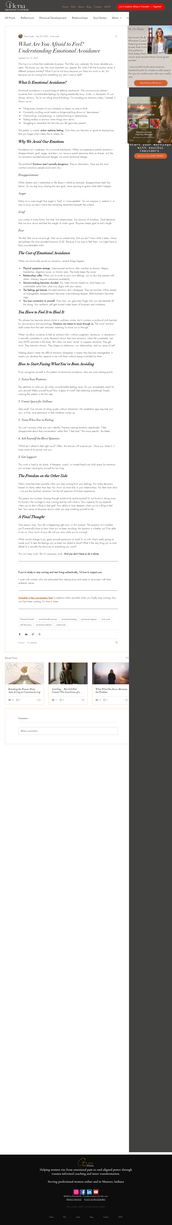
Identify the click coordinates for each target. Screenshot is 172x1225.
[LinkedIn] (89, 1192)
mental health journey (48, 619)
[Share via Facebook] (19, 634)
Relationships (80, 17)
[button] (128, 18)
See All (128, 657)
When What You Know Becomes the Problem (111, 691)
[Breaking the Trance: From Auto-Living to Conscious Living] (24, 673)
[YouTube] (95, 1192)
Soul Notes (100, 17)
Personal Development (53, 17)
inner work (105, 619)
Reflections (27, 17)
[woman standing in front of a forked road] (111, 673)
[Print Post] (39, 634)
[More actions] (116, 36)
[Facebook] (82, 1192)
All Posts (10, 17)
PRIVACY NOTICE (73, 1199)
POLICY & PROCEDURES (94, 1199)
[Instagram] (76, 1192)
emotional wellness (44, 625)
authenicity (61, 625)
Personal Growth (27, 619)
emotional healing (69, 619)
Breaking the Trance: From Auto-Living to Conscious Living (24, 691)
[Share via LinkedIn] (26, 634)
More (115, 17)
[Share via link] (33, 634)
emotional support (89, 619)
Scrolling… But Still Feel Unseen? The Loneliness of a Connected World (66, 691)
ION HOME (119, 1220)
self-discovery (25, 625)
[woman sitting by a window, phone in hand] (68, 673)
